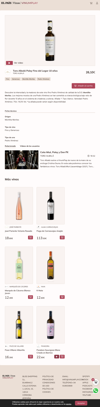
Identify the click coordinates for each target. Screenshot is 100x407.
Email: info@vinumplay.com (70, 378)
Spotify (86, 376)
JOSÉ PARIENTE (15, 227)
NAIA (43, 287)
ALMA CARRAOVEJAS (49, 227)
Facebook (87, 389)
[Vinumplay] (19, 3)
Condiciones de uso (48, 384)
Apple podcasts (87, 384)
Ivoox (85, 379)
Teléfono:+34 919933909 (69, 384)
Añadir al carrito (85, 85)
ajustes (68, 404)
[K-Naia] (51, 265)
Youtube (86, 395)
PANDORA (45, 346)
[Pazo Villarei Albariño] (19, 324)
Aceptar (81, 403)
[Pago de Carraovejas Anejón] (51, 205)
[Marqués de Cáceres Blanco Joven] (19, 265)
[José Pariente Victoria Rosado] (19, 205)
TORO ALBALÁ (18, 73)
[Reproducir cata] (56, 356)
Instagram (87, 392)
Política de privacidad (48, 378)
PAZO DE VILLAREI (17, 346)
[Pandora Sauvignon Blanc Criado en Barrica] (51, 324)
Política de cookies (48, 390)
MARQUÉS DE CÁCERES (19, 287)
